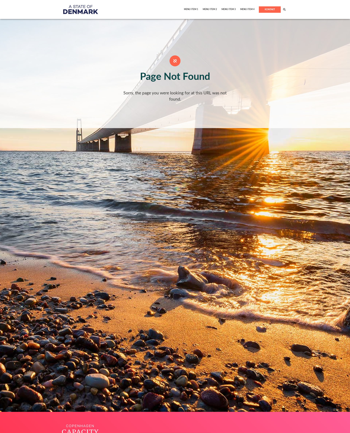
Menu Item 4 (247, 9)
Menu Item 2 (210, 9)
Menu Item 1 (191, 9)
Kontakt (270, 9)
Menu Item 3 (228, 9)
